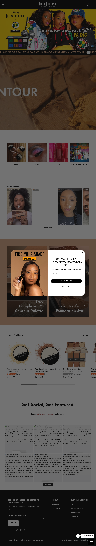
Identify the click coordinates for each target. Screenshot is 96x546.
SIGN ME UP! (66, 281)
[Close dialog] (82, 252)
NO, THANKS (66, 286)
